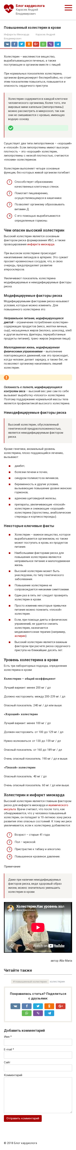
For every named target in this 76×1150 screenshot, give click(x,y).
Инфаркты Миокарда (16, 34)
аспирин (20, 636)
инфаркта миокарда (40, 244)
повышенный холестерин (31, 981)
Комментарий (13, 1075)
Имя (8, 1036)
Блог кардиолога (30, 6)
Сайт (7, 1062)
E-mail (9, 1049)
